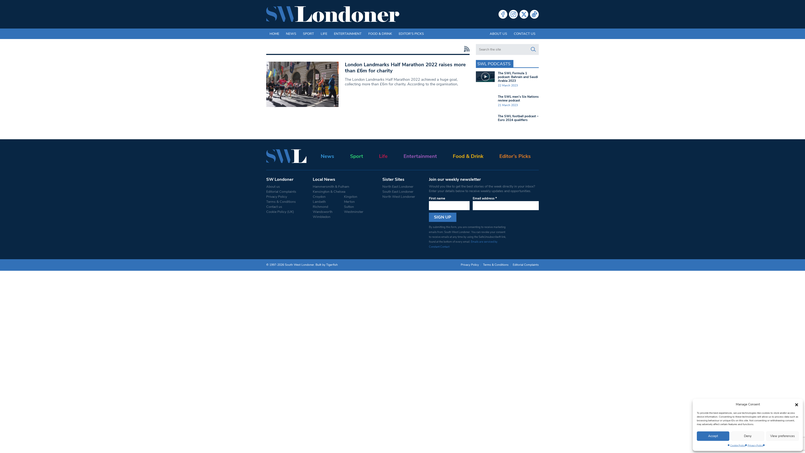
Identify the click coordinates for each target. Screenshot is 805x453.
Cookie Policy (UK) (280, 212)
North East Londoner (397, 186)
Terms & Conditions (281, 201)
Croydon (319, 196)
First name (437, 198)
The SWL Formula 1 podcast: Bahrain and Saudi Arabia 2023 (518, 77)
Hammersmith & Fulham (331, 186)
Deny (748, 436)
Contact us (524, 33)
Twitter (523, 14)
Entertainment (348, 33)
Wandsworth (322, 212)
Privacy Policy (755, 445)
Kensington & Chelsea (329, 191)
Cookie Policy (737, 445)
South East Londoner (397, 191)
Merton (349, 201)
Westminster (353, 212)
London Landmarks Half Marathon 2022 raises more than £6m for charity (405, 67)
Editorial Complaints (281, 191)
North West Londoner (398, 196)
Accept (713, 436)
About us (498, 33)
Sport (308, 33)
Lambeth (319, 201)
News (291, 33)
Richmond (320, 206)
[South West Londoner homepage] (332, 14)
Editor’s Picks (515, 156)
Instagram (513, 14)
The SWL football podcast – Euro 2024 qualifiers (518, 118)
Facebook (503, 14)
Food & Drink (380, 33)
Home (274, 33)
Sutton (349, 206)
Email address (485, 198)
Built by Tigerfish (327, 265)
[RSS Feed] (466, 49)
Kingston (350, 196)
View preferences (782, 436)
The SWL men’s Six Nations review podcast (518, 99)
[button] (797, 404)
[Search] (533, 49)
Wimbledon (321, 217)
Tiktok (534, 14)
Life (324, 33)
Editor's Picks (411, 33)
